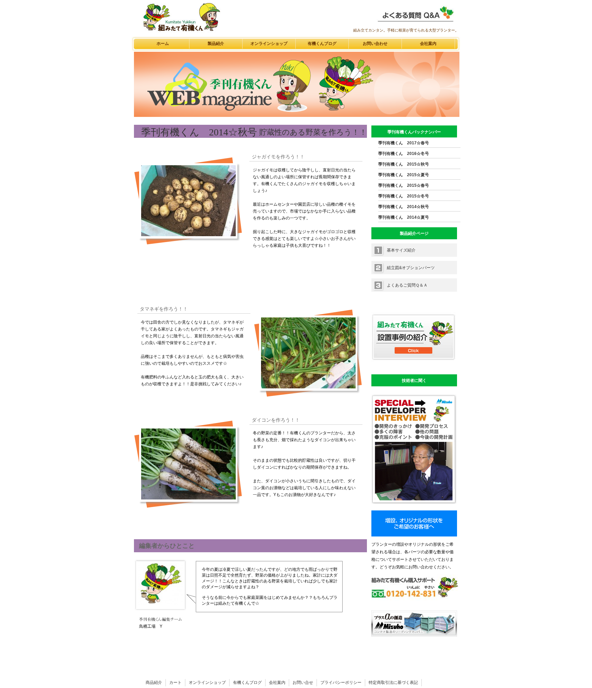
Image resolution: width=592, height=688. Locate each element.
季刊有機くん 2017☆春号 (403, 143)
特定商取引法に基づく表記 (393, 682)
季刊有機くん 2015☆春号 (403, 185)
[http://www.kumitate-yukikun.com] (415, 23)
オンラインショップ (268, 43)
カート (175, 682)
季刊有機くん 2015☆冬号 (403, 196)
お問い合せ (303, 682)
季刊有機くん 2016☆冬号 (403, 153)
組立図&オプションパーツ (411, 267)
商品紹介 (154, 682)
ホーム (163, 43)
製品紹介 (216, 43)
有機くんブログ (322, 43)
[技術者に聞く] (413, 502)
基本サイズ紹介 (401, 250)
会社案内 (428, 43)
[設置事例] (413, 366)
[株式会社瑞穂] (414, 635)
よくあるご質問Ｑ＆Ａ (407, 285)
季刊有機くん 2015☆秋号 (403, 164)
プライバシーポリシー (340, 682)
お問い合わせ (375, 43)
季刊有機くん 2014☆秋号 (403, 206)
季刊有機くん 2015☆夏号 (403, 174)
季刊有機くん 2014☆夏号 (403, 217)
